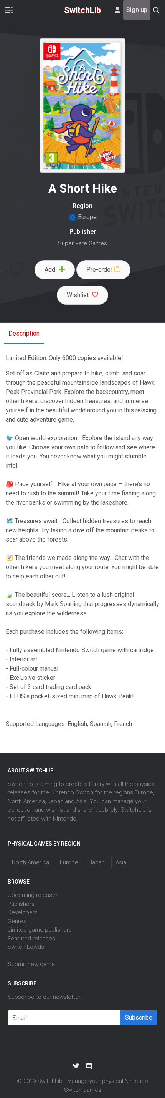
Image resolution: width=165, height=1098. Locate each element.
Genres (17, 921)
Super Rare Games (82, 243)
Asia (121, 862)
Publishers (21, 903)
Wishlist (78, 295)
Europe (86, 217)
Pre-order (99, 269)
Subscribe (138, 1017)
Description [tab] (24, 333)
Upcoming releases (33, 895)
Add (51, 269)
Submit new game (31, 964)
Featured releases (31, 938)
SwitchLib (82, 10)
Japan (97, 862)
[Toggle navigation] (9, 10)
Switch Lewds (26, 947)
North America (30, 862)
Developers (23, 912)
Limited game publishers (40, 929)
